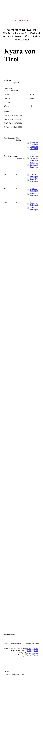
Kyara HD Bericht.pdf (34, 176)
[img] (21, 11)
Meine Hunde (21, 20)
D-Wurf (7, 123)
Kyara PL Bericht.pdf (34, 204)
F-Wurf (6, 127)
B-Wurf (7, 115)
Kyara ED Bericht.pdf (34, 190)
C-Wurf (7, 119)
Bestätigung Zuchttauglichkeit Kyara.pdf (36, 158)
